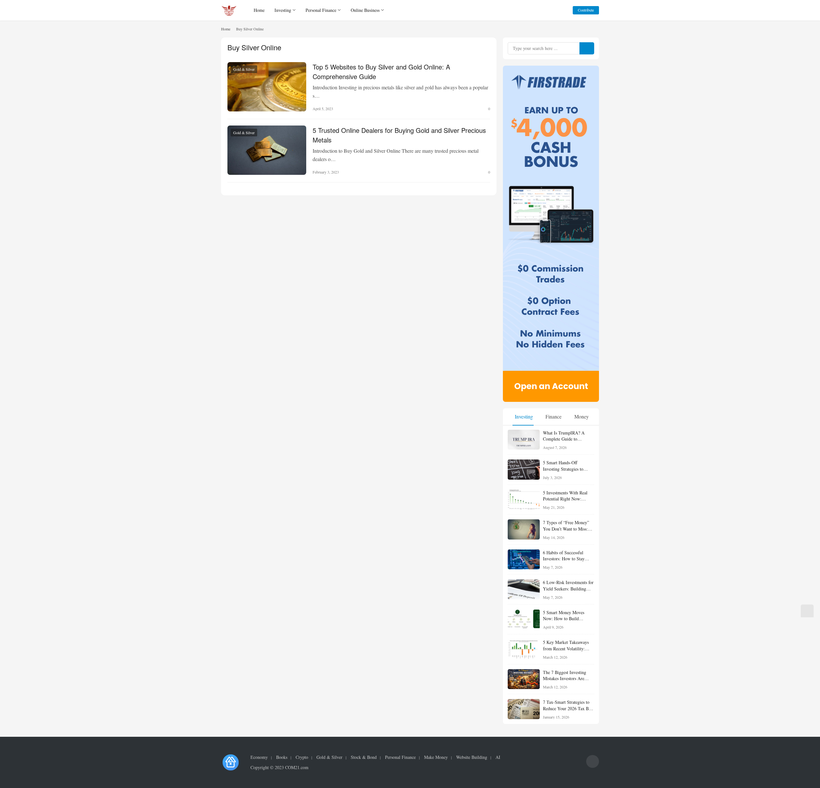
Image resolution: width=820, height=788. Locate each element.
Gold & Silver (244, 69)
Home (259, 10)
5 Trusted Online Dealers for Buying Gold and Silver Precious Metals (399, 134)
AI (498, 757)
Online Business (365, 10)
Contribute (586, 9)
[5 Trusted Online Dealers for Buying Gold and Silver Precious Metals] (266, 150)
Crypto (302, 757)
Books (281, 757)
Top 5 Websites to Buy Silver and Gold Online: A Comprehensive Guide (381, 71)
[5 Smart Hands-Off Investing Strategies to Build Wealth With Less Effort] (524, 469)
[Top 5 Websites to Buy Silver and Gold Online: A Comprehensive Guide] (266, 86)
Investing (283, 10)
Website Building (471, 757)
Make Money (436, 757)
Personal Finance (321, 10)
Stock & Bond (364, 757)
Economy (259, 757)
